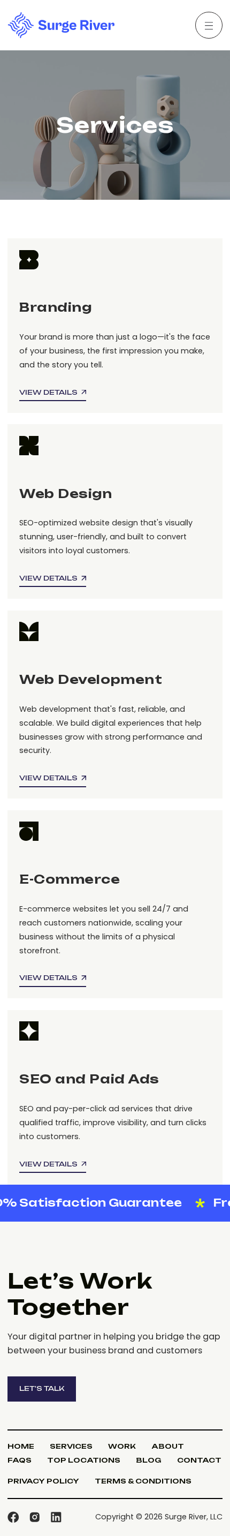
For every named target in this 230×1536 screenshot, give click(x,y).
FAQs (19, 1460)
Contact (199, 1460)
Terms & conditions (143, 1481)
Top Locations (83, 1460)
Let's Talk (41, 1388)
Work (122, 1446)
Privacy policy (43, 1481)
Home (20, 1446)
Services (71, 1446)
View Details (48, 392)
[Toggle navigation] (208, 25)
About (167, 1446)
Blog (149, 1460)
